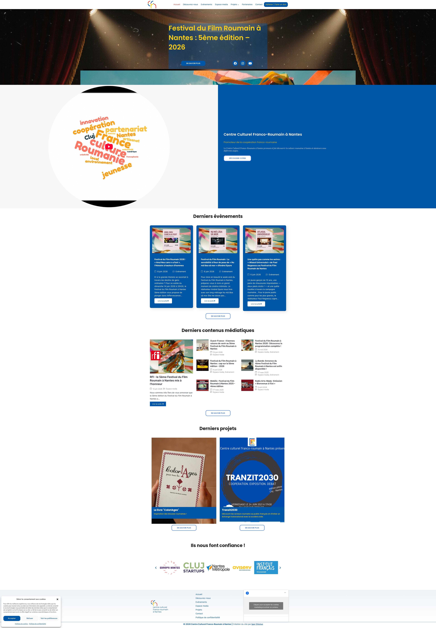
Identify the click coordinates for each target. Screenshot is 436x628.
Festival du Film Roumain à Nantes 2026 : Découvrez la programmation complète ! (268, 343)
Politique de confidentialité (37, 624)
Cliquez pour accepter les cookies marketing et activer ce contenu (266, 606)
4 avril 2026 (217, 370)
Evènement (181, 272)
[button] (57, 599)
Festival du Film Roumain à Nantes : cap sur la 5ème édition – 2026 (223, 363)
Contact (259, 4)
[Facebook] (235, 63)
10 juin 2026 (157, 389)
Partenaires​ (247, 4)
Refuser (30, 618)
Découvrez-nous (190, 4)
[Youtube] (250, 63)
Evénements (206, 4)
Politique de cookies (21, 624)
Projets (199, 610)
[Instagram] (243, 63)
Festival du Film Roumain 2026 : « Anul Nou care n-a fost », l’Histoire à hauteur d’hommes (170, 262)
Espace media (221, 4)
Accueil (176, 4)
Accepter (12, 618)
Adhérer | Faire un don (276, 4)
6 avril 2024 (262, 387)
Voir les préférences (49, 618)
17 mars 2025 (263, 372)
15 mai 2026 (262, 349)
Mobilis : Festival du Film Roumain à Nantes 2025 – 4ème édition (222, 383)
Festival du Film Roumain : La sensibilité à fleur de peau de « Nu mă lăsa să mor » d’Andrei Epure (217, 262)
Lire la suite (162, 301)
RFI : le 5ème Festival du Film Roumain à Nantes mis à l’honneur (169, 380)
